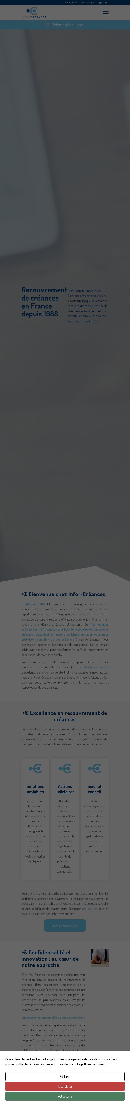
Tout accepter (65, 1096)
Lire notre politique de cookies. (87, 1064)
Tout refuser (65, 1086)
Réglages (65, 1076)
